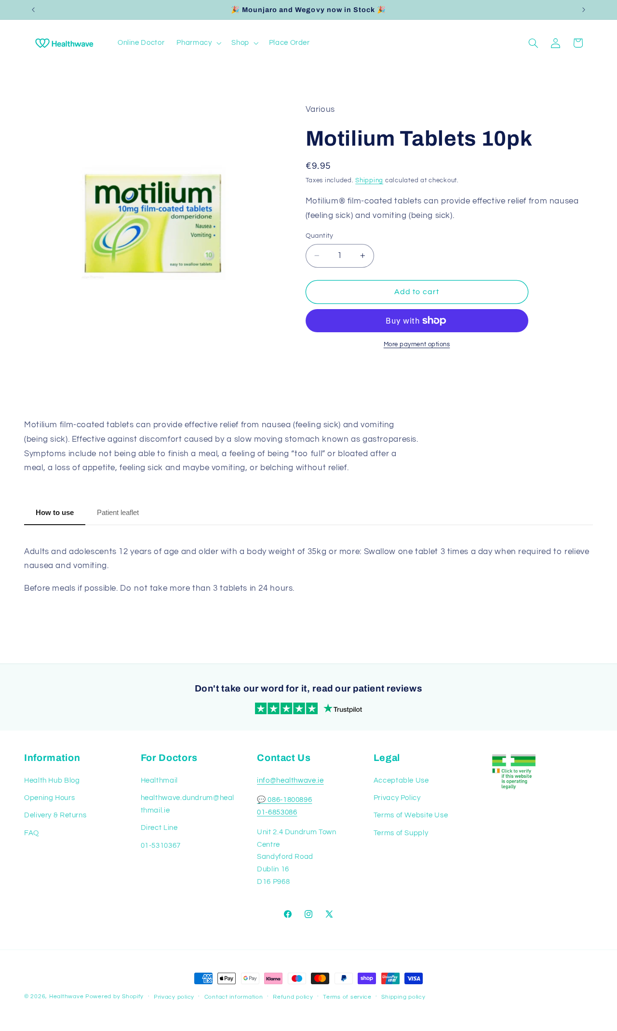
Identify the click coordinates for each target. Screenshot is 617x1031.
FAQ (31, 833)
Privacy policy (174, 997)
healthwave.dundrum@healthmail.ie (188, 804)
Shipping (369, 180)
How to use (55, 512)
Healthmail (159, 780)
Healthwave (66, 996)
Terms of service (347, 997)
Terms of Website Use (411, 815)
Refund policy (293, 997)
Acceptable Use (401, 780)
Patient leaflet (118, 512)
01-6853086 (277, 812)
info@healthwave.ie (290, 780)
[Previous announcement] (33, 9)
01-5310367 (161, 845)
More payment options (417, 344)
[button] (198, 43)
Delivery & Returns (55, 815)
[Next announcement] (583, 9)
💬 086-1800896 (284, 799)
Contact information (233, 997)
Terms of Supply (401, 833)
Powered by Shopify (114, 996)
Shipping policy (403, 997)
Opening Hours (49, 797)
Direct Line (159, 827)
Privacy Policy (397, 797)
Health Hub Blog (52, 780)
